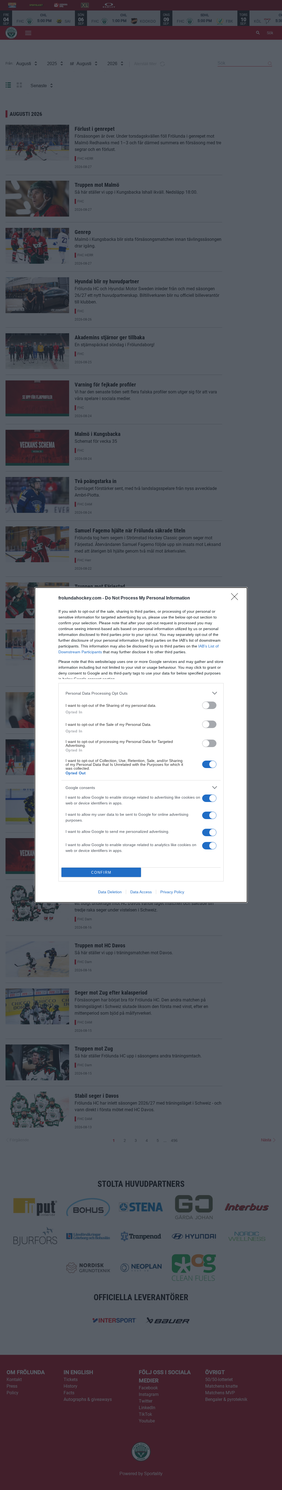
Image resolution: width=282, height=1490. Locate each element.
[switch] (209, 705)
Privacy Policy (172, 892)
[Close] (236, 598)
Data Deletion (110, 892)
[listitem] (141, 693)
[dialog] (141, 745)
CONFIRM (101, 872)
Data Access (141, 892)
